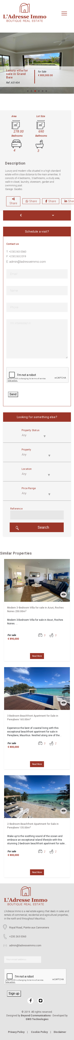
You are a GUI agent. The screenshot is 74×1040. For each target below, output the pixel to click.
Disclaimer (60, 1032)
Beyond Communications (36, 1015)
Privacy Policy (16, 1032)
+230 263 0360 (17, 936)
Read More (37, 656)
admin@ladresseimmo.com (25, 945)
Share (13, 203)
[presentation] (37, 375)
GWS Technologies (37, 1019)
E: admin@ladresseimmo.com (26, 261)
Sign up (14, 993)
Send (13, 394)
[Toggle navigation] (64, 13)
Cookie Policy (39, 1032)
